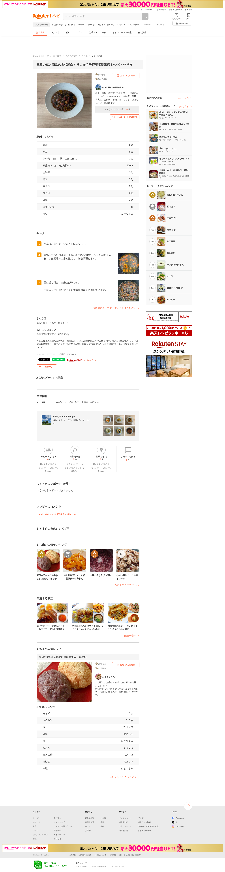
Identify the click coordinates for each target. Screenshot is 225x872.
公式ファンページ (97, 32)
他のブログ (91, 360)
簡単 (102, 822)
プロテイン (81, 25)
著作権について (100, 855)
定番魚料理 (89, 822)
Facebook (180, 818)
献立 (68, 32)
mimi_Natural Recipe (64, 416)
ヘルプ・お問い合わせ (63, 826)
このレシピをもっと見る (123, 777)
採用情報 (113, 855)
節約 (102, 826)
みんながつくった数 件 (117, 109)
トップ (35, 818)
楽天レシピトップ (41, 56)
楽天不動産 (123, 822)
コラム (79, 32)
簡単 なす (92, 25)
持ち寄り (110, 25)
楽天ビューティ (125, 826)
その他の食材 (71, 56)
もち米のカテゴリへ (125, 585)
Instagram (180, 826)
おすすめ (40, 32)
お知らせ (57, 839)
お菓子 (88, 830)
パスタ (88, 826)
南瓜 (45, 151)
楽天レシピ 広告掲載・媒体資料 (130, 855)
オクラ (136, 25)
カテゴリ (55, 32)
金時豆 (46, 172)
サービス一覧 (81, 866)
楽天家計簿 (161, 10)
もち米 (85, 56)
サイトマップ (59, 822)
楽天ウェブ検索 (144, 822)
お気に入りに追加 (127, 75)
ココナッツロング (148, 25)
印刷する (49, 367)
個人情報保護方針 (85, 855)
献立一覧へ (130, 635)
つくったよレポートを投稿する (125, 117)
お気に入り (176, 19)
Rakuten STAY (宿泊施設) (148, 826)
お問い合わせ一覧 (99, 866)
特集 (35, 839)
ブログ (140, 818)
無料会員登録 (183, 23)
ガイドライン (59, 835)
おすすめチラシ (175, 10)
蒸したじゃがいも (59, 25)
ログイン (188, 19)
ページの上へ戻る (188, 806)
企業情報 (72, 855)
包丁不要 (101, 25)
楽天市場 (188, 10)
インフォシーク (147, 10)
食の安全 (142, 32)
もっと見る (183, 98)
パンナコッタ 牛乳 (123, 25)
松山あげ (71, 25)
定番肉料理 (89, 818)
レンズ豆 (68, 402)
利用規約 (57, 830)
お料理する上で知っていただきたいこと (114, 308)
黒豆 (45, 179)
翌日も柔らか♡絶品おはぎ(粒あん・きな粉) (63, 657)
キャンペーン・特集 (122, 32)
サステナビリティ (118, 866)
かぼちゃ (161, 25)
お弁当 (103, 818)
